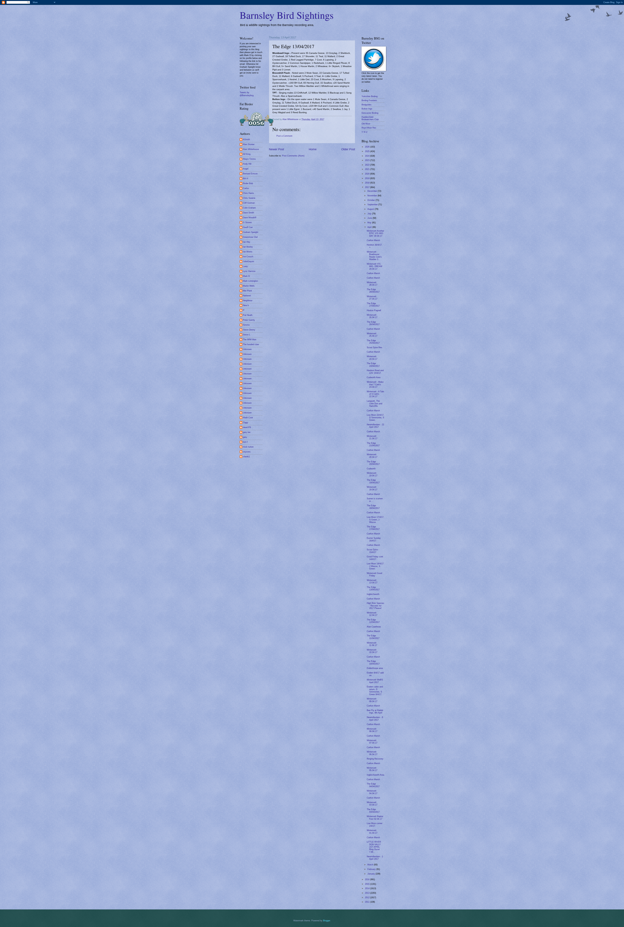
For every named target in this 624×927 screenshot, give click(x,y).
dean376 (247, 427)
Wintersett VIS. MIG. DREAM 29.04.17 (374, 266)
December (372, 191)
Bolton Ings (367, 108)
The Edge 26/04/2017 (373, 323)
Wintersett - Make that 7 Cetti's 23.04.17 (375, 384)
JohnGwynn (248, 261)
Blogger (326, 920)
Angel (245, 169)
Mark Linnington (250, 281)
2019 (367, 178)
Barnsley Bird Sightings (286, 14)
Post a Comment (284, 136)
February (371, 869)
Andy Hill (247, 164)
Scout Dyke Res (374, 347)
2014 (367, 888)
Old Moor (366, 123)
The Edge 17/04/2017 (373, 527)
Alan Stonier (248, 144)
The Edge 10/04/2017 (373, 662)
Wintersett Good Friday (374, 574)
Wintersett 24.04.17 (372, 357)
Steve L (246, 334)
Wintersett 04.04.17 (372, 792)
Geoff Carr (248, 227)
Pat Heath (247, 315)
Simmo (246, 325)
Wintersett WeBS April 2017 (375, 680)
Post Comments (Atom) (293, 155)
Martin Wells (249, 286)
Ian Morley (248, 247)
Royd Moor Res (369, 128)
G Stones (247, 222)
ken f (245, 442)
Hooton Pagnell (374, 310)
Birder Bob (248, 183)
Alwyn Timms (249, 159)
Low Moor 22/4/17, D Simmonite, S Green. (375, 417)
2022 (367, 165)
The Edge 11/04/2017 (373, 636)
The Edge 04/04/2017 (373, 785)
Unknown (247, 349)
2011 (367, 902)
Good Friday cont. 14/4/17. (375, 557)
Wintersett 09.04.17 (372, 700)
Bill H (245, 178)
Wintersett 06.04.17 (372, 753)
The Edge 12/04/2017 (373, 620)
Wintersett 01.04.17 (372, 831)
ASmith (246, 139)
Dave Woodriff (249, 217)
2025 (367, 151)
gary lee (246, 432)
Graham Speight (250, 232)
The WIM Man (249, 339)
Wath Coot (248, 417)
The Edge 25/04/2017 (373, 341)
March (370, 864)
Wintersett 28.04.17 (372, 283)
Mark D (246, 276)
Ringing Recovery (375, 759)
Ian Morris (247, 251)
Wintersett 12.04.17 (372, 613)
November (372, 195)
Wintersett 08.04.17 (372, 730)
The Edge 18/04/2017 (373, 506)
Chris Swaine (249, 198)
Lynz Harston (249, 271)
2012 (367, 897)
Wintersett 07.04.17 (372, 741)
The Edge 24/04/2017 (373, 364)
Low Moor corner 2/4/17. (374, 824)
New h (246, 305)
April (369, 227)
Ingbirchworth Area (375, 775)
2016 (367, 879)
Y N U (364, 132)
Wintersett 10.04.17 (372, 651)
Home (313, 149)
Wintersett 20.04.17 (372, 455)
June (370, 218)
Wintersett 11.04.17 (372, 644)
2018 (367, 182)
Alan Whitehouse (251, 149)
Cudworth (371, 468)
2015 (367, 884)
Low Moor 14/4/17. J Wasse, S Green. (375, 566)
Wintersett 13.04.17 (372, 581)
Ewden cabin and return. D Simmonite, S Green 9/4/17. (375, 690)
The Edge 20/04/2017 (373, 462)
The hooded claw (251, 344)
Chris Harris (248, 193)
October (371, 200)
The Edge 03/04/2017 (373, 810)
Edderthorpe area (375, 668)
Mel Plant (247, 290)
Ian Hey (246, 242)
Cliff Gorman (249, 203)
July (369, 213)
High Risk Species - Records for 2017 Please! (375, 605)
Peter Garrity (249, 320)
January (371, 874)
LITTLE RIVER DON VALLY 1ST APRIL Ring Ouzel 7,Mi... (374, 847)
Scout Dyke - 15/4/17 (373, 550)
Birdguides (366, 104)
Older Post (348, 149)
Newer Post (276, 149)
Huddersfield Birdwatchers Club (370, 118)
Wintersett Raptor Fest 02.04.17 (375, 817)
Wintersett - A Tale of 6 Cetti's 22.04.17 (375, 394)
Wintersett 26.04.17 (372, 316)
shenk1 (246, 456)
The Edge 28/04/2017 (373, 290)
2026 (367, 147)
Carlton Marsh (373, 240)
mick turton (248, 447)
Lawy (245, 266)
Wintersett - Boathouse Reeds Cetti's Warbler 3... (374, 256)
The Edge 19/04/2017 (373, 481)
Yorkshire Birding (369, 96)
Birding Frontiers (369, 100)
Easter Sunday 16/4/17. (374, 539)
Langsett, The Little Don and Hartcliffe (374, 403)
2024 (367, 156)
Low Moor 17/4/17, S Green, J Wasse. (375, 519)
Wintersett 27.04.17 (372, 297)
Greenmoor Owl (250, 237)
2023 (367, 160)
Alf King (246, 154)
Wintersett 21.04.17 (372, 437)
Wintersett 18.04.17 (372, 488)
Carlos (246, 188)
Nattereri (247, 295)
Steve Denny (249, 330)
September (372, 204)
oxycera (246, 451)
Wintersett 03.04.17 (372, 803)
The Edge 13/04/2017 (373, 588)
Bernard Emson (250, 173)
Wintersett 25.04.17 (372, 334)
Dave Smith (248, 212)
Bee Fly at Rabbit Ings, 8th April (375, 711)
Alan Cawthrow (374, 626)
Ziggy (245, 422)
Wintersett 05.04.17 (372, 769)
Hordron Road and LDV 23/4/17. (375, 371)
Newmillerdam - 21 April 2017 (375, 425)
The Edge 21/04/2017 (373, 444)
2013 (367, 893)
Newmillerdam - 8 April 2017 (375, 718)
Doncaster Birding (370, 113)
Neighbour (247, 300)
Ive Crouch (248, 256)
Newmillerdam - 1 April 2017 (375, 857)
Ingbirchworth (373, 594)
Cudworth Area (373, 377)
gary (245, 437)
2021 (367, 169)
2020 (367, 174)
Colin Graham (249, 208)
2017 (367, 187)
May (369, 222)
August (371, 209)
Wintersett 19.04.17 (372, 474)
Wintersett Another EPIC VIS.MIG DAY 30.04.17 (375, 233)
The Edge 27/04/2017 (373, 304)
